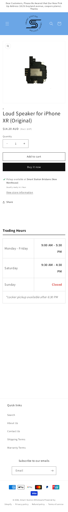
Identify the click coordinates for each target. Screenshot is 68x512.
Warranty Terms (16, 447)
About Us (12, 423)
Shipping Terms (16, 439)
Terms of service (55, 504)
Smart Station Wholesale (32, 500)
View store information (19, 192)
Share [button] (9, 202)
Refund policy (38, 504)
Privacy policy (22, 504)
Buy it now (34, 167)
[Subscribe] (52, 470)
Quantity (7, 136)
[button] (7, 24)
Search (11, 415)
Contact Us (13, 431)
